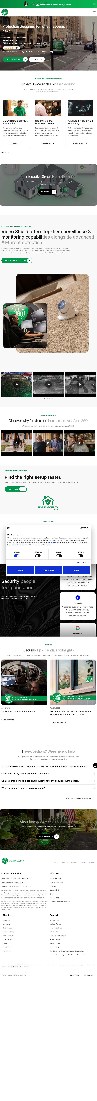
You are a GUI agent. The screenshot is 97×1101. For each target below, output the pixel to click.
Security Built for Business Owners (44, 122)
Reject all (21, 570)
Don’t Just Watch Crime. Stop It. (18, 711)
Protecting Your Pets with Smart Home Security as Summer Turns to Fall (70, 713)
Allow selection (48, 570)
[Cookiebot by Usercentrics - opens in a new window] (81, 528)
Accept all (76, 570)
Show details (81, 563)
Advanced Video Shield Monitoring (80, 122)
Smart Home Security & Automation (15, 122)
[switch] (38, 555)
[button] (3, 384)
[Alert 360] (4, 12)
